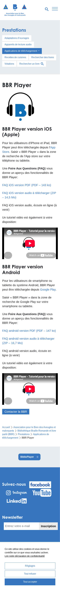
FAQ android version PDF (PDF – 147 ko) (29, 330)
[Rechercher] (46, 9)
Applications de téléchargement (21, 51)
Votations (9, 64)
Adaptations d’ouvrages (17, 38)
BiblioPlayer (27, 457)
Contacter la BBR (16, 411)
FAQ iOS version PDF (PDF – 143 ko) (26, 185)
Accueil (6, 427)
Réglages (30, 566)
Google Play (48, 289)
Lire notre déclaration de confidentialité (25, 556)
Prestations (14, 30)
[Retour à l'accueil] (15, 10)
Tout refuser (30, 573)
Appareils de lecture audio (18, 44)
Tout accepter (30, 582)
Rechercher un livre (30, 64)
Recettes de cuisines (15, 57)
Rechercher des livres (42, 57)
